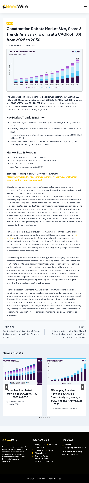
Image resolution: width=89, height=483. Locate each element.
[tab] (39, 417)
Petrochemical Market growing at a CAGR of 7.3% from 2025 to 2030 (21, 394)
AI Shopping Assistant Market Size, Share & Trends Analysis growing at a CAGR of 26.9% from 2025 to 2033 (66, 397)
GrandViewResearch (16, 45)
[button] (85, 6)
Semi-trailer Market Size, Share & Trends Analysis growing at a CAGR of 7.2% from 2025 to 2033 (21, 332)
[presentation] (22, 371)
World (10, 23)
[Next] (82, 387)
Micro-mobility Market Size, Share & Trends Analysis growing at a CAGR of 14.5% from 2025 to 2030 (69, 332)
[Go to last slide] (6, 387)
